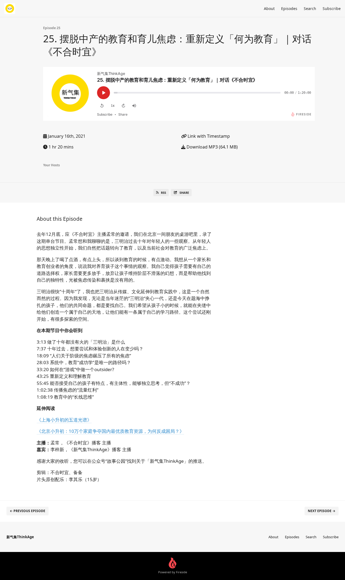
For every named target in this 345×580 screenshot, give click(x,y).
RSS (163, 193)
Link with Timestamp (208, 136)
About (269, 8)
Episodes (289, 8)
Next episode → (321, 511)
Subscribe (332, 8)
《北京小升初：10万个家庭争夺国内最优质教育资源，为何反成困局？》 (110, 431)
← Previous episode (27, 511)
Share (184, 193)
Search (310, 8)
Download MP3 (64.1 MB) (211, 147)
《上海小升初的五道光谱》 (64, 420)
